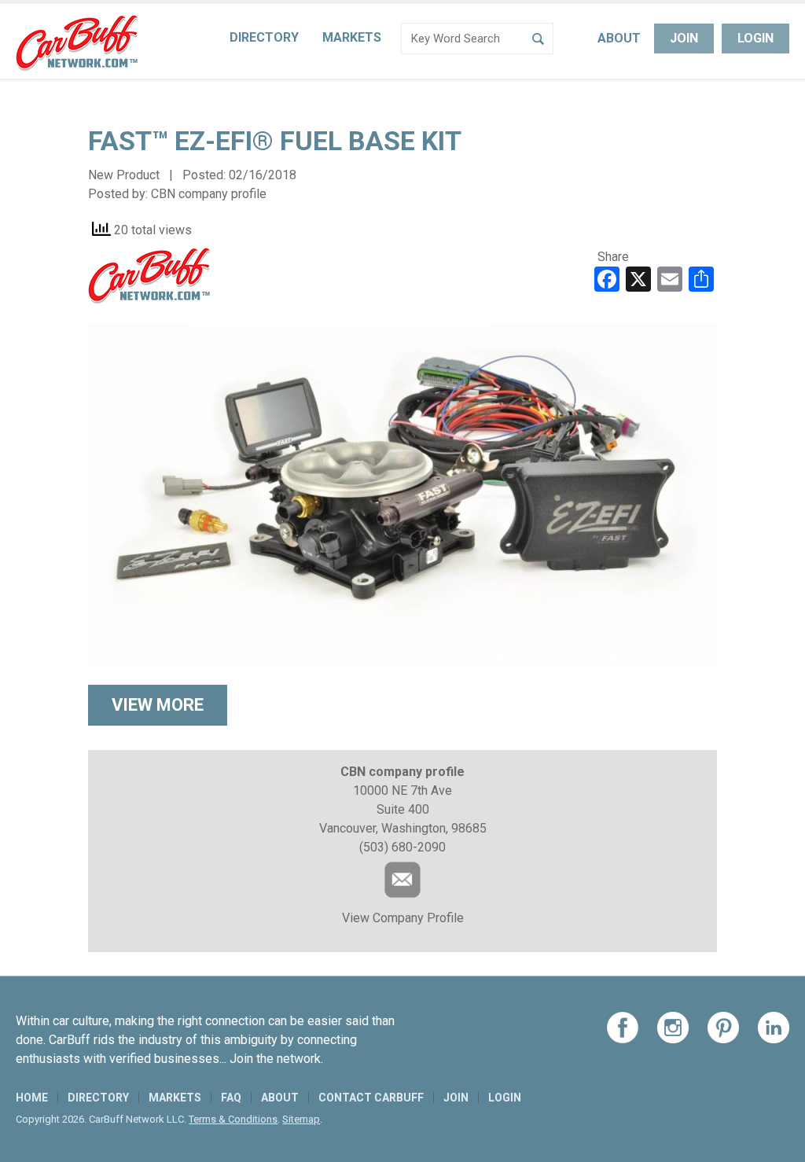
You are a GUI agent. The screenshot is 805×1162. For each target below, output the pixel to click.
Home (32, 1097)
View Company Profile (403, 917)
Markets (351, 37)
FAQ (231, 1097)
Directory (264, 37)
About (619, 38)
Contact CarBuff (371, 1097)
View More (158, 705)
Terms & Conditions (233, 1119)
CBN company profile (208, 193)
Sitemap (301, 1119)
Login (755, 38)
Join (684, 38)
